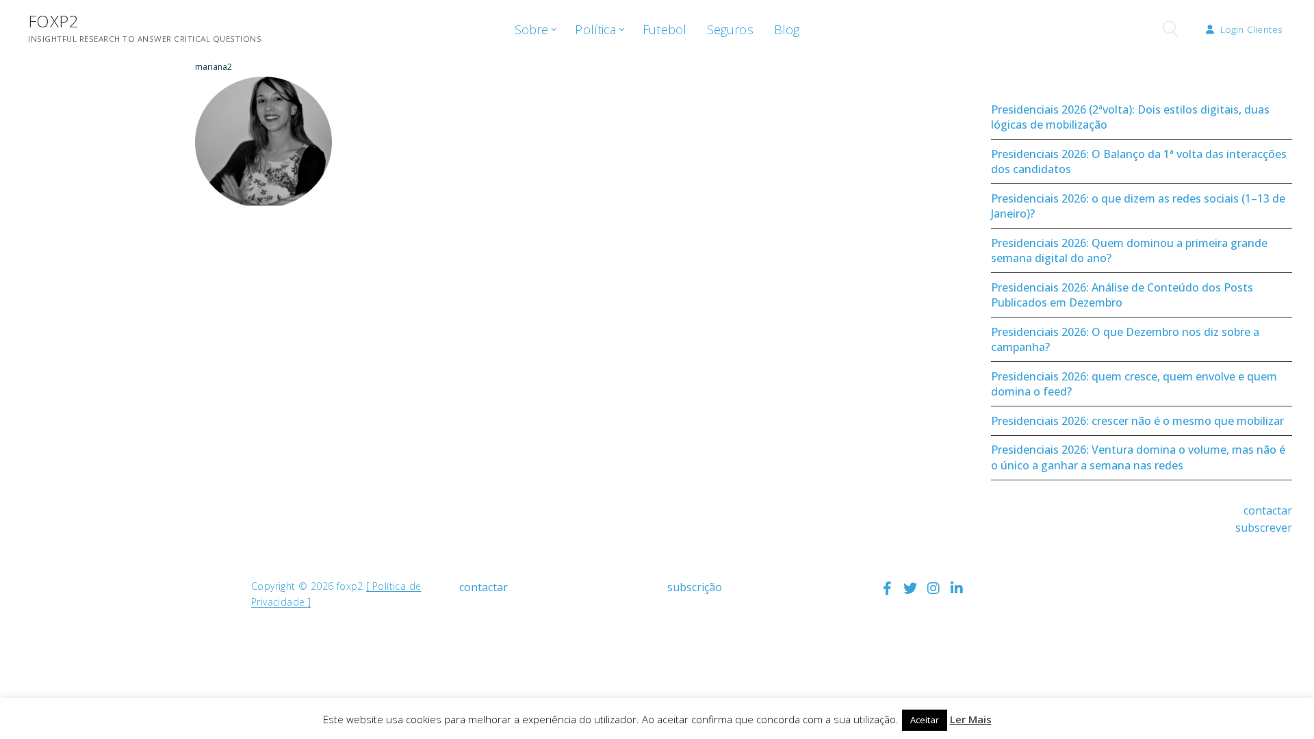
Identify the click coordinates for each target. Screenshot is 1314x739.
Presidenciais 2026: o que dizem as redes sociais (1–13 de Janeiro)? (1138, 206)
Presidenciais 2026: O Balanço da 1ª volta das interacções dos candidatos (1139, 161)
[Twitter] (910, 588)
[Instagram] (933, 588)
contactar (1268, 510)
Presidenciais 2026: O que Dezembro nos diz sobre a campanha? (1125, 339)
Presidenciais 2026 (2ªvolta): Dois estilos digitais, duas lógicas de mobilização (1130, 117)
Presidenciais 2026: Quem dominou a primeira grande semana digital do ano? (1129, 250)
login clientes (1250, 29)
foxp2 (53, 21)
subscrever (1263, 527)
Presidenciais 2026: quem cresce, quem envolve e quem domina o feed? (1134, 384)
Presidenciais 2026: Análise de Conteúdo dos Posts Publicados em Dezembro (1122, 295)
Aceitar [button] (924, 720)
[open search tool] (1170, 29)
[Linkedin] (957, 588)
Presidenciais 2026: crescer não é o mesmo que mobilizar (1137, 420)
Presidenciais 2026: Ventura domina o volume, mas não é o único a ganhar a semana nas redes (1138, 457)
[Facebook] (887, 588)
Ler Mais (971, 719)
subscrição (694, 587)
